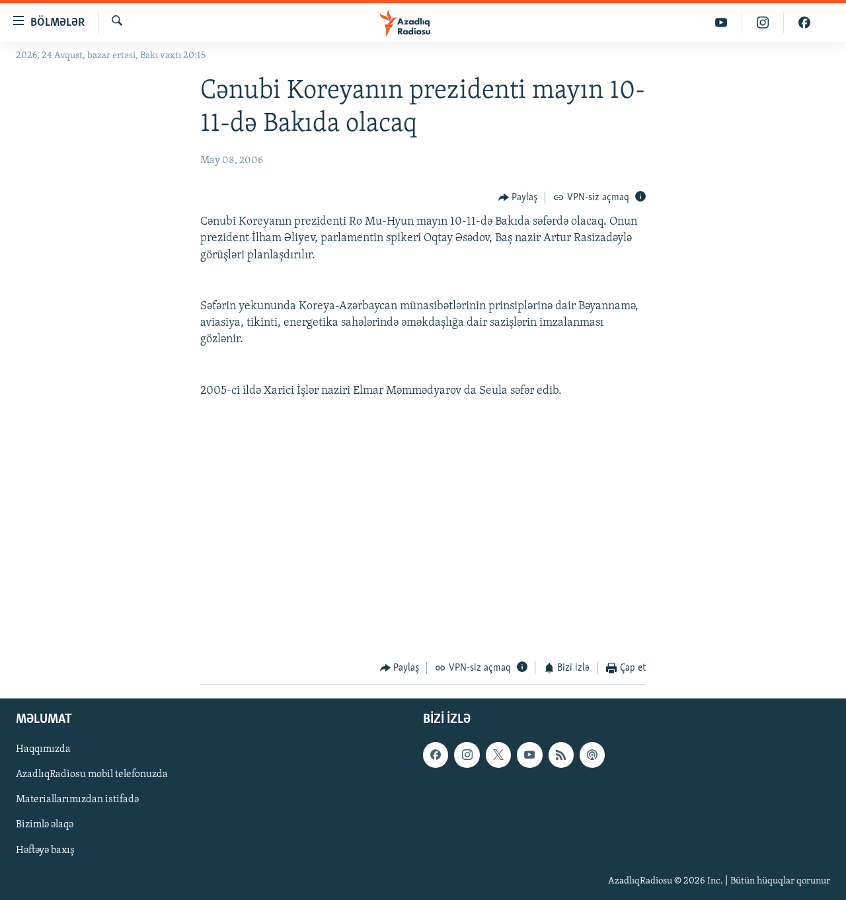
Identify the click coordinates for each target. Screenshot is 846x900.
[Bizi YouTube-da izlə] (721, 23)
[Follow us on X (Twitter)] (498, 754)
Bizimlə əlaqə (44, 824)
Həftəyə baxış (45, 849)
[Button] (518, 197)
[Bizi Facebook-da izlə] (804, 23)
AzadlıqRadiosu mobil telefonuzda (92, 774)
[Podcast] (592, 754)
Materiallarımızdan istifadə (77, 799)
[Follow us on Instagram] (466, 754)
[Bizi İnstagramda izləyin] (763, 23)
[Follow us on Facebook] (435, 754)
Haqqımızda (43, 749)
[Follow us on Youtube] (529, 754)
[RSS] (561, 754)
